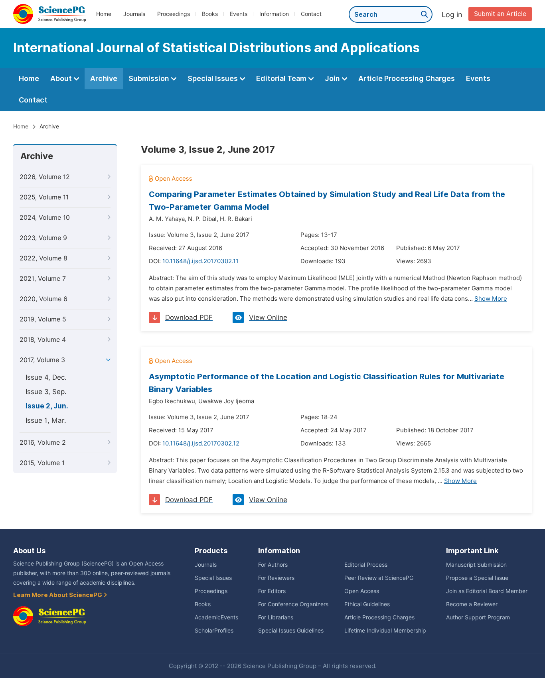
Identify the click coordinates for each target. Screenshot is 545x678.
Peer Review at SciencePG (378, 578)
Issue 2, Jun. (47, 406)
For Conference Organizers (293, 604)
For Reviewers (276, 578)
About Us (29, 550)
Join (333, 78)
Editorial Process (365, 565)
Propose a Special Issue (477, 578)
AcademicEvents (216, 617)
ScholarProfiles (214, 630)
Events (238, 14)
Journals (134, 14)
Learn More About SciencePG (58, 595)
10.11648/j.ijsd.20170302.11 (200, 261)
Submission (149, 78)
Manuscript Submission (476, 565)
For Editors (272, 591)
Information (274, 14)
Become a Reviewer (472, 604)
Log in (452, 14)
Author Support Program (478, 617)
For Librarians (275, 617)
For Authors (273, 565)
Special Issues (213, 78)
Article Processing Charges (406, 78)
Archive (103, 78)
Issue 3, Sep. (46, 392)
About (61, 78)
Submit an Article (500, 14)
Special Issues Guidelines (291, 630)
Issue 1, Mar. (46, 420)
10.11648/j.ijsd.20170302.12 (200, 443)
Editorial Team (282, 78)
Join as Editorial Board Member (486, 591)
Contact (311, 14)
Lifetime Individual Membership (385, 630)
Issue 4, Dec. (46, 377)
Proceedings (173, 14)
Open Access (361, 591)
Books (210, 14)
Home (103, 14)
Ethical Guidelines (367, 604)
